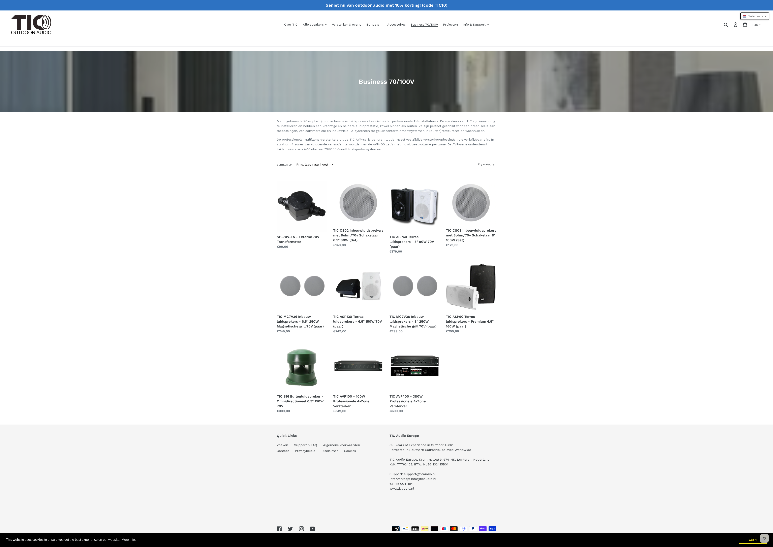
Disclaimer (329, 451)
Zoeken (282, 445)
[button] (755, 16)
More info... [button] (129, 539)
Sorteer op (284, 164)
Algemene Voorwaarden (341, 445)
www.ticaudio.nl (402, 488)
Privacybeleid (305, 451)
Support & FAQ (305, 445)
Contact (283, 451)
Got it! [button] (753, 539)
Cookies (350, 451)
